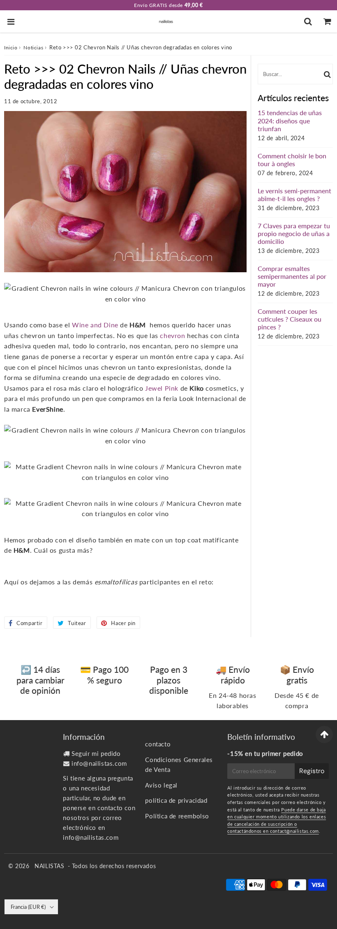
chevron (172, 335)
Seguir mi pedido (96, 753)
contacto (158, 744)
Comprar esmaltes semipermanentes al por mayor (292, 276)
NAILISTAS (49, 865)
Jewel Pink (161, 388)
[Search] (308, 21)
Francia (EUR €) (28, 907)
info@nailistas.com (99, 763)
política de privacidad (176, 800)
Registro (311, 771)
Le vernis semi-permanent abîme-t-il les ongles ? (294, 194)
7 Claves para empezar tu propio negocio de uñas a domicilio (294, 233)
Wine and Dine (95, 325)
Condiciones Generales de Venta (179, 764)
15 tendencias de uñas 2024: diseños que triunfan (290, 120)
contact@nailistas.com (294, 831)
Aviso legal (161, 785)
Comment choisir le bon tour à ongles (292, 159)
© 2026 (19, 865)
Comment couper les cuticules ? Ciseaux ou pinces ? (289, 319)
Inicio (11, 47)
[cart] (327, 21)
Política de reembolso (177, 816)
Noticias (33, 47)
